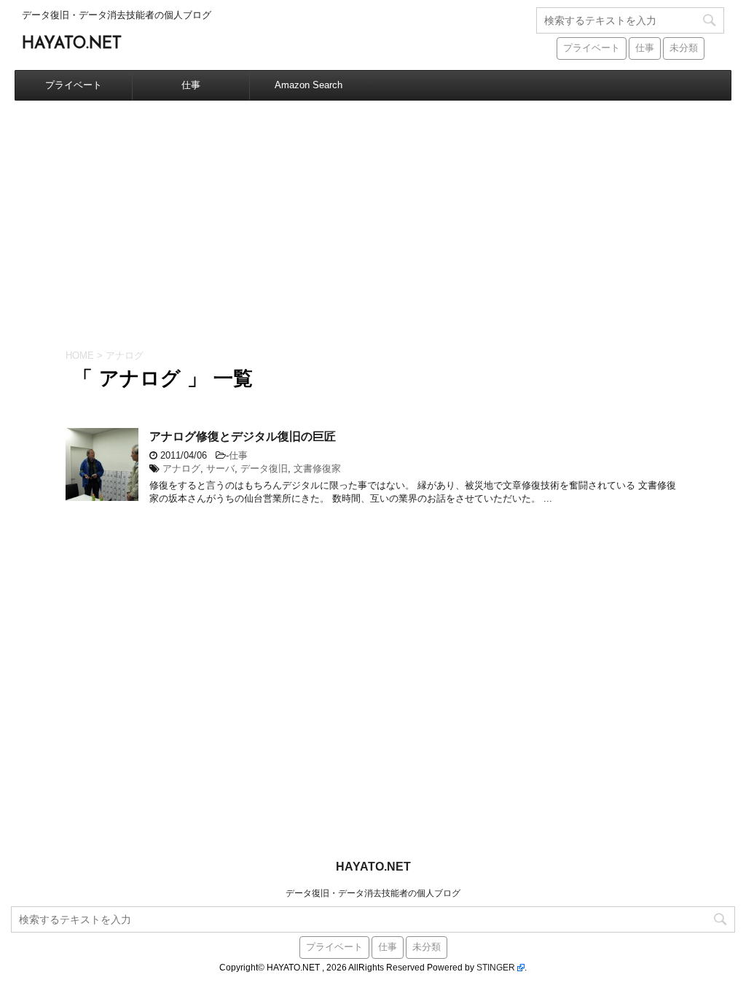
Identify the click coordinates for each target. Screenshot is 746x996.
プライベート (591, 48)
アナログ (181, 468)
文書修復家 (317, 468)
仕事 (644, 48)
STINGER (495, 967)
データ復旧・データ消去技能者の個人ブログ (373, 893)
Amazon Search (308, 84)
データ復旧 (264, 468)
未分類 (684, 48)
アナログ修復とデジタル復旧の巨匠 (242, 437)
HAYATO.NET (72, 44)
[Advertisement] (373, 210)
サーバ (220, 468)
